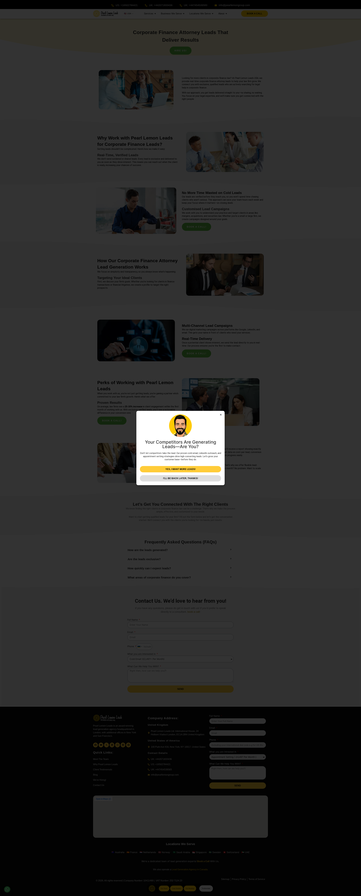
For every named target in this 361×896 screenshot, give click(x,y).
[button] (221, 415)
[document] (180, 448)
